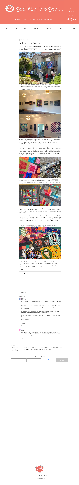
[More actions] (60, 39)
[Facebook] (68, 19)
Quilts (33, 347)
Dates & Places (59, 347)
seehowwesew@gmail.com (40, 478)
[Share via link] (27, 273)
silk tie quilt (39, 349)
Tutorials (54, 347)
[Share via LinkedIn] (24, 273)
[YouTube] (74, 19)
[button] (65, 29)
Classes (35, 349)
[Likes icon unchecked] (22, 323)
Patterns (47, 347)
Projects (29, 347)
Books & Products (27, 349)
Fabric (36, 347)
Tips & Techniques (41, 347)
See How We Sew (40, 475)
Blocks (50, 347)
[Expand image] (40, 102)
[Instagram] (71, 19)
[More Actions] (60, 299)
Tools (32, 349)
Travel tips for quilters (46, 349)
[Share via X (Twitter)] (22, 273)
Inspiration (26, 347)
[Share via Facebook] (19, 273)
